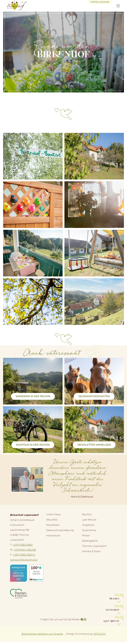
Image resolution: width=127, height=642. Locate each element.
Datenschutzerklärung (60, 530)
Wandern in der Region (33, 396)
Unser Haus (53, 514)
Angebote (88, 524)
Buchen (87, 514)
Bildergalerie (90, 540)
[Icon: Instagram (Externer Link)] (85, 619)
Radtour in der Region (33, 444)
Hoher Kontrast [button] (101, 1)
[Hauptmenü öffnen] (118, 6)
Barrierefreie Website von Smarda (42, 633)
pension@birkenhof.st (23, 559)
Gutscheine (89, 530)
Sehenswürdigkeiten (94, 396)
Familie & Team (91, 551)
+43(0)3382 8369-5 (24, 554)
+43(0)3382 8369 (23, 544)
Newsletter (53, 524)
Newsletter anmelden (94, 444)
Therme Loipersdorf (94, 547)
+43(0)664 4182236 (24, 549)
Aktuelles (51, 519)
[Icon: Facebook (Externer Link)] (81, 619)
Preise (86, 535)
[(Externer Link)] (18, 573)
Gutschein (112, 610)
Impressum (53, 535)
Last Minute (89, 519)
